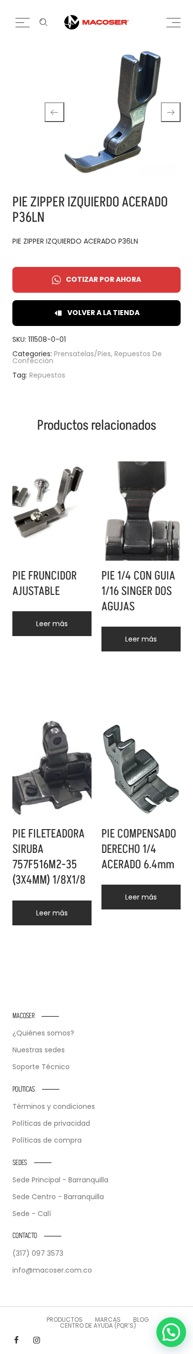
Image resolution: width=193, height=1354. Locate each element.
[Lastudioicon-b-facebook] (16, 1340)
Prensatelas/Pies (82, 354)
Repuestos (47, 375)
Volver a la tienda (103, 313)
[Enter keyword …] (44, 22)
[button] (171, 1332)
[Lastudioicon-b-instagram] (37, 1340)
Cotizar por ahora (103, 279)
